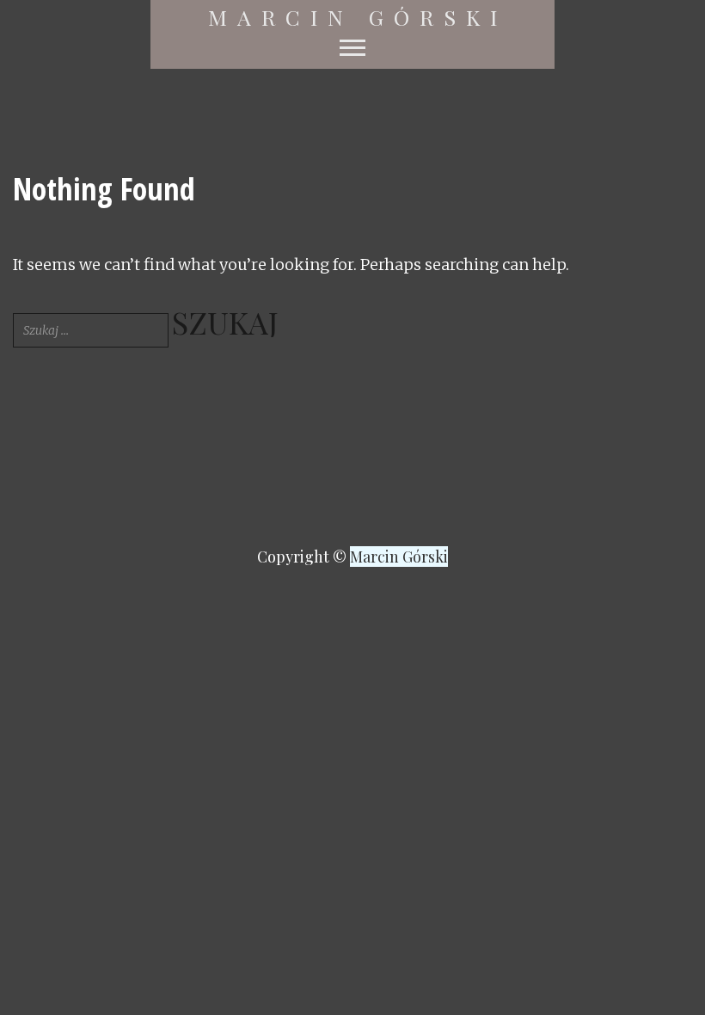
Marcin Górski (357, 17)
